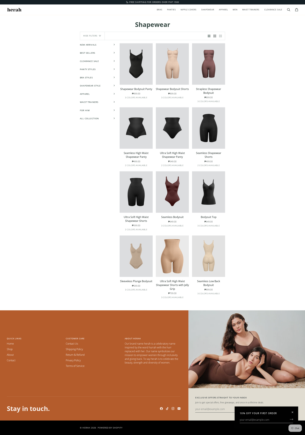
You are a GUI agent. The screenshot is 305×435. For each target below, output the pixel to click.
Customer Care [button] (75, 338)
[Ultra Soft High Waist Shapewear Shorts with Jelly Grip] (172, 256)
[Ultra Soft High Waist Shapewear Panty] (172, 128)
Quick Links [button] (14, 338)
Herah (86, 427)
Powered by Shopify (110, 427)
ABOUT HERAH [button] (133, 338)
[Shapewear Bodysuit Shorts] (172, 64)
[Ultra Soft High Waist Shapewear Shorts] (136, 192)
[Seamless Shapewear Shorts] (208, 128)
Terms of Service (75, 366)
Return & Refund (75, 355)
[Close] (293, 410)
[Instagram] (173, 408)
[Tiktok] (167, 408)
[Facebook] (161, 408)
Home (10, 343)
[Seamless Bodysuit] (172, 192)
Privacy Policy (73, 360)
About (10, 355)
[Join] (290, 419)
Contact (11, 360)
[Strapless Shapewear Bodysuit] (208, 64)
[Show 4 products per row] (221, 36)
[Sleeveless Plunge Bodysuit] (136, 256)
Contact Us (72, 343)
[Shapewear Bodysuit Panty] (136, 64)
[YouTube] (179, 408)
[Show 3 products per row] (215, 36)
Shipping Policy (74, 349)
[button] (159, 9)
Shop (10, 349)
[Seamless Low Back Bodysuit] (208, 256)
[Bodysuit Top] (208, 192)
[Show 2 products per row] (209, 36)
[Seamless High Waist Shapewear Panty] (136, 128)
